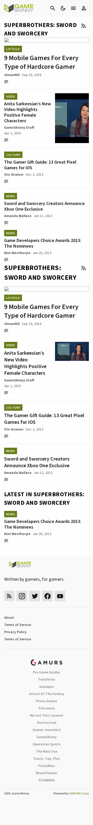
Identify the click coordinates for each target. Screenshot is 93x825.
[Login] (84, 8)
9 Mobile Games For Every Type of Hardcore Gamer (41, 62)
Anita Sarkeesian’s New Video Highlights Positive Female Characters (27, 112)
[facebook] (47, 596)
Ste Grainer (14, 174)
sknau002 (12, 74)
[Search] (53, 8)
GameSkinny (46, 737)
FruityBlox (46, 765)
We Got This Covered (46, 715)
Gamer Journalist (47, 729)
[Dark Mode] (63, 8)
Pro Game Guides (46, 672)
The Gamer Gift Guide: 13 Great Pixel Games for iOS (40, 165)
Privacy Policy (15, 632)
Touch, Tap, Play (46, 758)
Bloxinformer (46, 773)
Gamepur (46, 686)
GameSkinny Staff (19, 127)
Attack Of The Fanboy (46, 693)
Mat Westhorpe (17, 252)
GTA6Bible (46, 780)
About (9, 617)
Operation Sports (47, 744)
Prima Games (46, 701)
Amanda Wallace (18, 215)
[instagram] (22, 596)
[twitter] (34, 596)
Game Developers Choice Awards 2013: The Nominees (42, 243)
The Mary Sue (46, 751)
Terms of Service (17, 624)
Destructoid (46, 722)
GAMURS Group (79, 793)
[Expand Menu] (73, 8)
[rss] (9, 596)
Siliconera (46, 708)
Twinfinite (46, 679)
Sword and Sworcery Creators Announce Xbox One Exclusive (44, 206)
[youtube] (60, 596)
